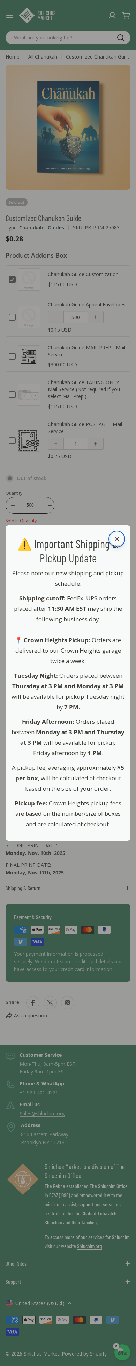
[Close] (116, 539)
